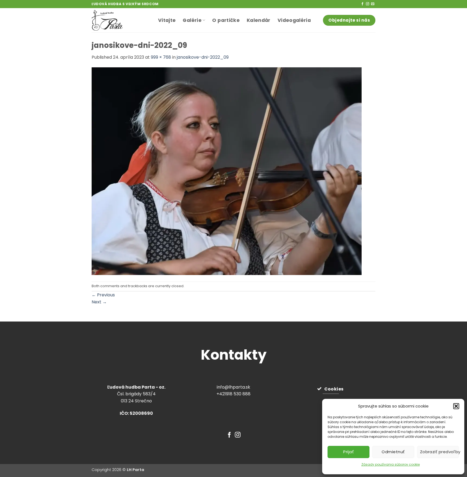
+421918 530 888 (233, 394)
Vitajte (167, 20)
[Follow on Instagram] (367, 4)
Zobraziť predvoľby (439, 452)
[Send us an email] (372, 4)
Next (99, 302)
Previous (103, 295)
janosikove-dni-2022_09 (203, 57)
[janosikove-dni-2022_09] (227, 171)
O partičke (226, 20)
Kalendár (259, 20)
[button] (456, 406)
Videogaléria (294, 20)
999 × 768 (161, 57)
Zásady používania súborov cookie (390, 464)
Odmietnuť (393, 452)
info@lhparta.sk (233, 387)
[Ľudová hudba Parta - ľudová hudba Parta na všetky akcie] (121, 20)
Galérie (192, 20)
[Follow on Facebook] (362, 4)
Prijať (348, 452)
